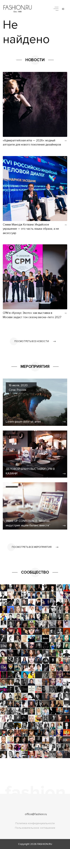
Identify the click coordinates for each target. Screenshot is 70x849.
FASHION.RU (44, 844)
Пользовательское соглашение (35, 827)
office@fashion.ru (36, 814)
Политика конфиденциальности (35, 823)
